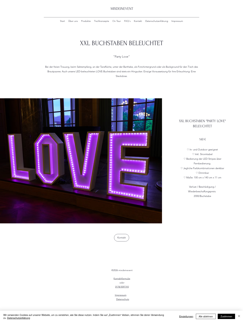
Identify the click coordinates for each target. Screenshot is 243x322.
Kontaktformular (122, 278)
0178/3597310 (122, 286)
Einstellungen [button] (186, 316)
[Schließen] (239, 316)
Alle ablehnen (206, 316)
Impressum (120, 295)
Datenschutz (122, 299)
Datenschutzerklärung (18, 318)
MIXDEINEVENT (122, 9)
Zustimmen (226, 316)
